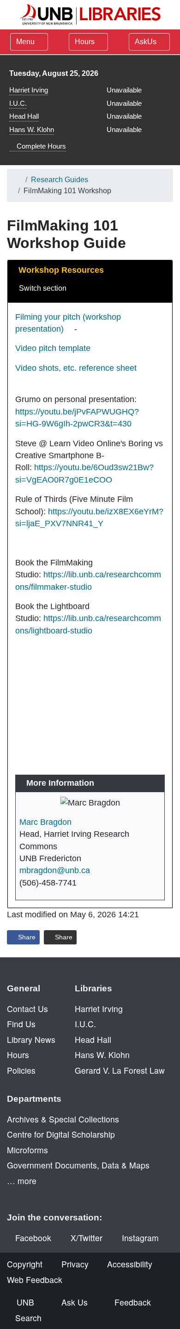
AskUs (146, 42)
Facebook (33, 1237)
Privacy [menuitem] (75, 1264)
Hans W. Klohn (31, 129)
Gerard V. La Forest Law (120, 1070)
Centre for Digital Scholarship (61, 1134)
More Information (60, 783)
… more (21, 1180)
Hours (85, 42)
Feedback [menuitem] (132, 1302)
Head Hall (24, 116)
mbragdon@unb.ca (54, 870)
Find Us (21, 1024)
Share (26, 937)
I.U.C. (18, 103)
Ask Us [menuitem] (74, 1302)
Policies (21, 1070)
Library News (31, 1039)
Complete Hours (40, 146)
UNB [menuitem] (25, 1302)
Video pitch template (52, 348)
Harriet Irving (28, 90)
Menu (25, 42)
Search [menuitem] (28, 1317)
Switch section (43, 288)
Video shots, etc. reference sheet (76, 368)
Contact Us (27, 1008)
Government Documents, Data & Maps (78, 1165)
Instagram (140, 1237)
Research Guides (59, 180)
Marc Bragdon (45, 822)
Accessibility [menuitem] (129, 1264)
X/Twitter (86, 1237)
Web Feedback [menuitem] (34, 1279)
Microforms (27, 1150)
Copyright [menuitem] (24, 1264)
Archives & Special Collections (63, 1119)
